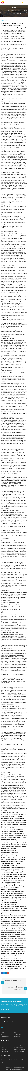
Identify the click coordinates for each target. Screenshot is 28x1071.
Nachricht (16, 1032)
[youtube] (10, 1022)
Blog (5, 12)
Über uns (16, 1030)
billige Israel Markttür (5, 1062)
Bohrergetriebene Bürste (19, 1047)
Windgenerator (4, 1049)
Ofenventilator (4, 1045)
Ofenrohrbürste (4, 1051)
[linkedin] (5, 1022)
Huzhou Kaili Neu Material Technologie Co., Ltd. (6, 1060)
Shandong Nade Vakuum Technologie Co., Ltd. (19, 1060)
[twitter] (7, 1022)
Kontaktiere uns (5, 1009)
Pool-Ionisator (4, 1047)
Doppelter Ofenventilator (19, 1049)
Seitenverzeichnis (5, 1036)
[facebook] (2, 1022)
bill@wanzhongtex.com (17, 1069)
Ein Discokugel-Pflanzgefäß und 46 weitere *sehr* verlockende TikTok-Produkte (13, 982)
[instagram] (13, 1022)
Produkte (3, 1032)
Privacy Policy (17, 1036)
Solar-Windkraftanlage (19, 1051)
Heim (2, 12)
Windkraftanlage (17, 1045)
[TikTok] (16, 1022)
